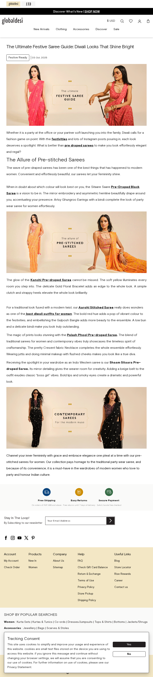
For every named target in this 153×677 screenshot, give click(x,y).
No (129, 654)
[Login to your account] (140, 21)
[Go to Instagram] (13, 537)
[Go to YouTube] (20, 537)
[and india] (28, 4)
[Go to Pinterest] (33, 537)
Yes (129, 644)
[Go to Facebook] (6, 537)
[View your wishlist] (131, 21)
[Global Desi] (13, 4)
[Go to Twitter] (26, 537)
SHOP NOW (44, 11)
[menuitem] (41, 29)
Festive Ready (18, 57)
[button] (122, 21)
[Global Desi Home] (12, 21)
